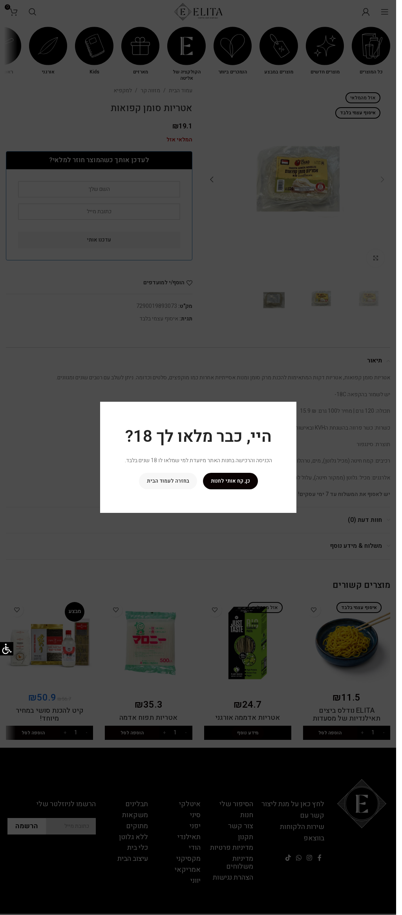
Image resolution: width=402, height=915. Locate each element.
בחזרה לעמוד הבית (167, 481)
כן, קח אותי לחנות (230, 481)
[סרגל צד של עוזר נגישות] (6, 648)
